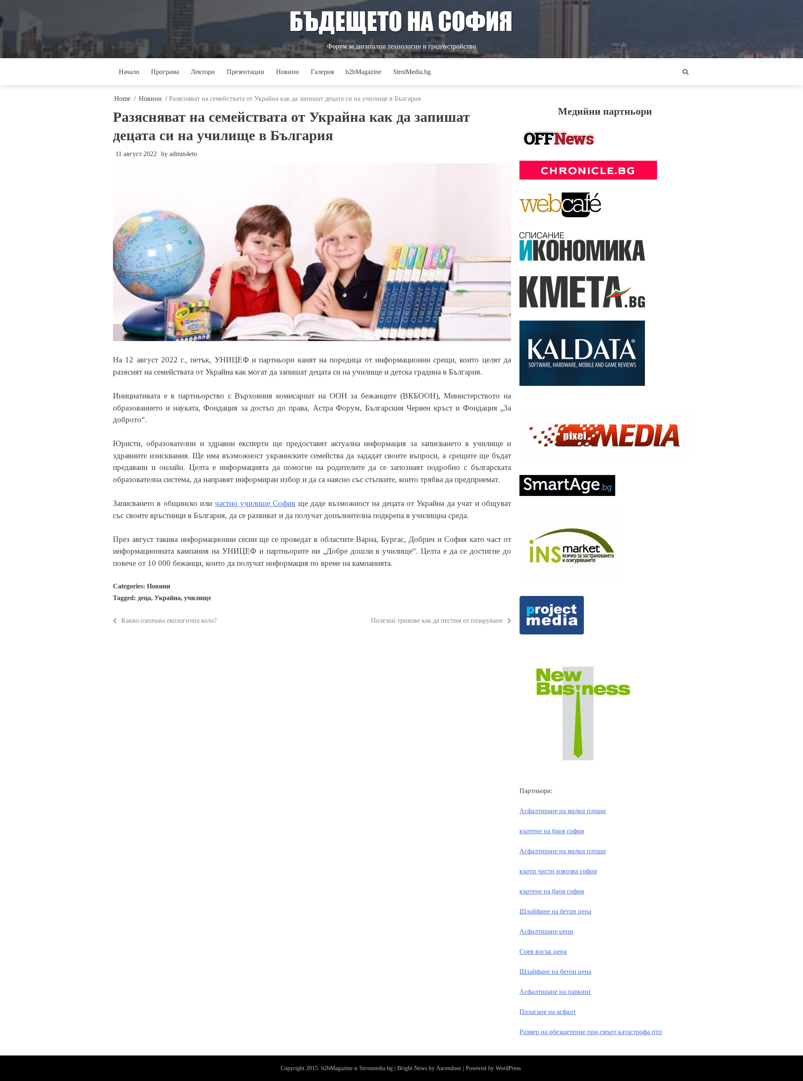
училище (197, 597)
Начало (129, 71)
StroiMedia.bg (412, 71)
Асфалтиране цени (546, 931)
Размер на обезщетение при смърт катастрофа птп (590, 1031)
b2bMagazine (363, 71)
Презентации (245, 71)
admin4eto (183, 153)
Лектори (203, 71)
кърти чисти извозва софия (558, 871)
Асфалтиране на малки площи (562, 810)
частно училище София (255, 503)
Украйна (167, 597)
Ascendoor (448, 1068)
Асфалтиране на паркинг (555, 991)
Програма (165, 71)
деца (144, 597)
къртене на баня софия (551, 831)
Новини (287, 71)
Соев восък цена (543, 951)
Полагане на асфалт (547, 1011)
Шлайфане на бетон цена (555, 911)
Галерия (322, 71)
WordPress (508, 1068)
